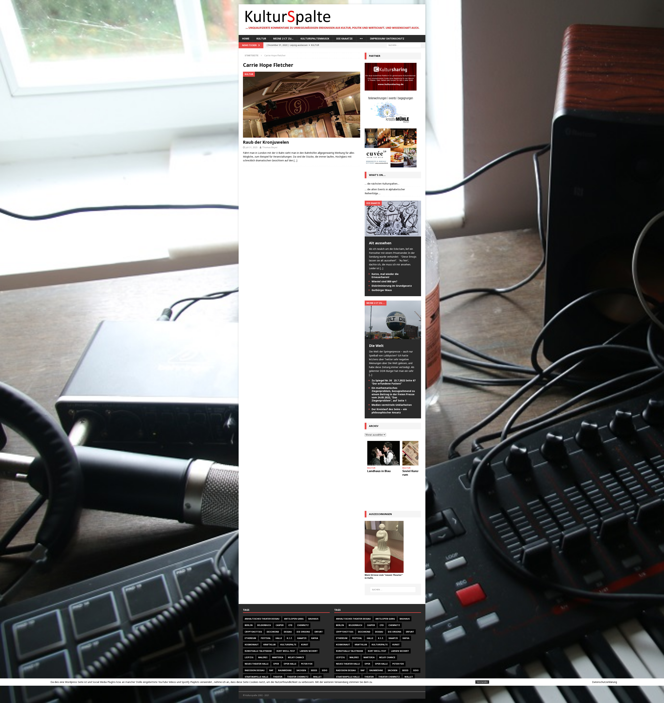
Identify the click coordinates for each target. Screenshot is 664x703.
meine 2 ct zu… (283, 38)
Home (245, 38)
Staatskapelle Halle (256, 676)
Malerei (263, 657)
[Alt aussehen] (393, 234)
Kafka (314, 638)
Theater (277, 676)
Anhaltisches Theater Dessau (262, 618)
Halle (278, 638)
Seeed (314, 670)
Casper (280, 625)
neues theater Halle (257, 663)
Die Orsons (303, 631)
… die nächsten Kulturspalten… (382, 183)
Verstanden (482, 682)
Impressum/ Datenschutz (387, 38)
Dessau (288, 631)
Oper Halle (290, 663)
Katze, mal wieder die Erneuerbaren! (385, 275)
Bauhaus (313, 618)
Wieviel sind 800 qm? (384, 281)
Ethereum (250, 638)
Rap (271, 670)
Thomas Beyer (270, 147)
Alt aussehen (380, 243)
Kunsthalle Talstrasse (258, 651)
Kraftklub (269, 644)
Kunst (304, 644)
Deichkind (273, 631)
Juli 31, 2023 (251, 147)
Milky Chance (296, 657)
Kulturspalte (288, 644)
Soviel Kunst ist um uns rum (383, 473)
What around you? (414, 471)
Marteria (277, 657)
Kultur (261, 38)
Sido (324, 670)
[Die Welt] (393, 337)
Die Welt (376, 345)
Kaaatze (302, 638)
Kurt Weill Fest (285, 651)
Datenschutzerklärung (604, 682)
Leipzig (249, 657)
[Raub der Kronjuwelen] (301, 105)
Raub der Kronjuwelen (266, 142)
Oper (276, 663)
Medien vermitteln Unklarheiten (392, 404)
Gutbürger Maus (382, 290)
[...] (381, 268)
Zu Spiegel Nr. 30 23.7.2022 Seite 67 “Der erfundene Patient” (394, 382)
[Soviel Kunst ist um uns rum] (383, 453)
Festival (266, 638)
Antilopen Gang (294, 618)
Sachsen (301, 670)
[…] (295, 160)
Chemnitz (303, 625)
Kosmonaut (252, 644)
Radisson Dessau (255, 670)
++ (361, 38)
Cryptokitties (253, 631)
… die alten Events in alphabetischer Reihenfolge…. (385, 191)
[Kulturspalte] (332, 33)
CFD (290, 625)
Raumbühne (285, 670)
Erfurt (319, 631)
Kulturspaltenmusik (315, 38)
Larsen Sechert (309, 651)
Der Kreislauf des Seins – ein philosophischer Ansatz (389, 411)
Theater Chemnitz (297, 676)
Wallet (317, 676)
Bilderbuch (264, 625)
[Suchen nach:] (403, 45)
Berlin (249, 625)
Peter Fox (306, 663)
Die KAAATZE (344, 38)
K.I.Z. (290, 638)
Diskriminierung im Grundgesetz (392, 285)
